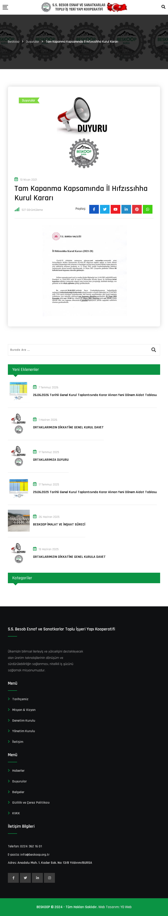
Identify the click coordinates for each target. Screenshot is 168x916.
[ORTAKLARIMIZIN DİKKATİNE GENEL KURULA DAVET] (19, 553)
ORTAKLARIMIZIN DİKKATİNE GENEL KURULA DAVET (69, 557)
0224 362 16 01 (31, 846)
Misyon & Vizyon (23, 710)
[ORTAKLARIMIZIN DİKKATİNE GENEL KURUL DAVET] (19, 423)
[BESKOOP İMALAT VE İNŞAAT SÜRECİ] (19, 521)
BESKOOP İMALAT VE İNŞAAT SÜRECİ (59, 524)
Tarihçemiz (20, 699)
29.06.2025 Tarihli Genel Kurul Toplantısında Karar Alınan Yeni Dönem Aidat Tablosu (95, 492)
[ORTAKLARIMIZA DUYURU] (19, 456)
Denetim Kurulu (23, 720)
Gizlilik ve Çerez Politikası (31, 802)
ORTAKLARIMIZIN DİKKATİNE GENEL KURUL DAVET (68, 427)
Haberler (18, 770)
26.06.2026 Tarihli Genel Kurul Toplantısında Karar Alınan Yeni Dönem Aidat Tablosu (95, 395)
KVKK (16, 813)
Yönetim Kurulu (23, 731)
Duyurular (19, 781)
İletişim (17, 742)
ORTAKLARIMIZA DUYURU (51, 459)
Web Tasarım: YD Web (115, 907)
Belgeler (18, 792)
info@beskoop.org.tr (34, 854)
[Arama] (163, 7)
